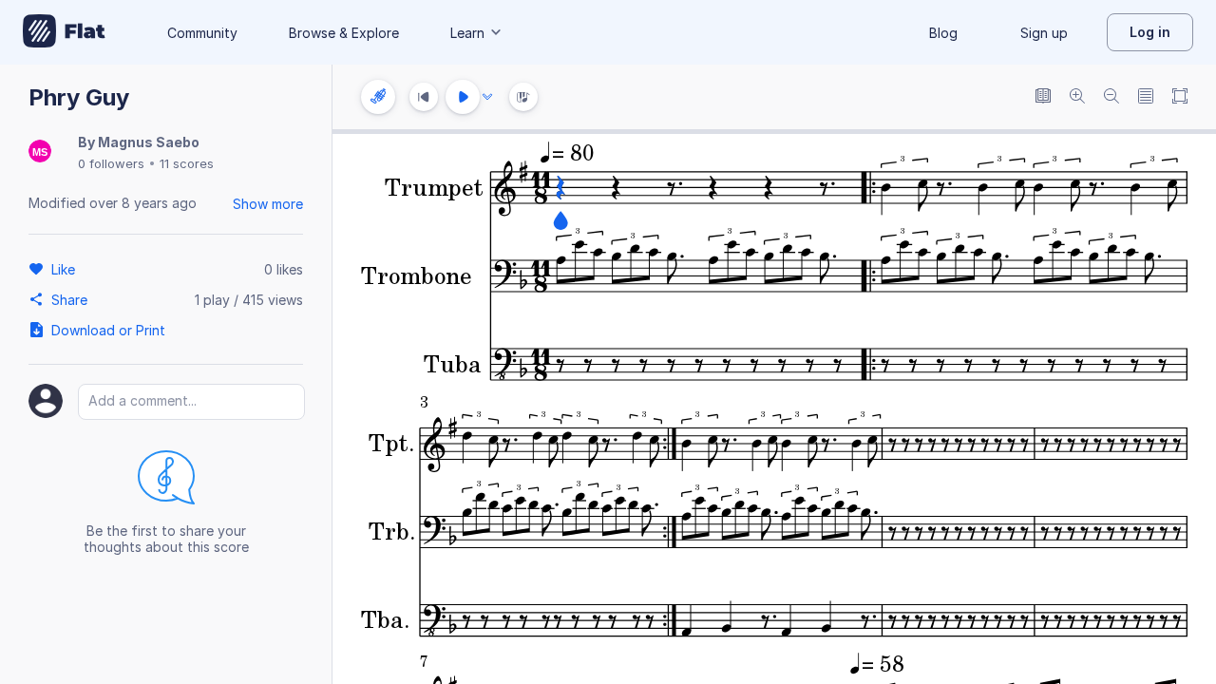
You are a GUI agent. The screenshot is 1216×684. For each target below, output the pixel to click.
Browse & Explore (344, 33)
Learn (467, 33)
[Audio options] (487, 97)
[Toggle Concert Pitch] (1043, 97)
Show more (268, 204)
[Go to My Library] (64, 32)
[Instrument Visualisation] (523, 97)
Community (202, 33)
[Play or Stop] (463, 97)
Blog (943, 33)
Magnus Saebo (149, 142)
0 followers (111, 163)
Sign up (1044, 33)
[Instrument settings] (378, 97)
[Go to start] (423, 97)
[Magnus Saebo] (39, 152)
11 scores (187, 163)
